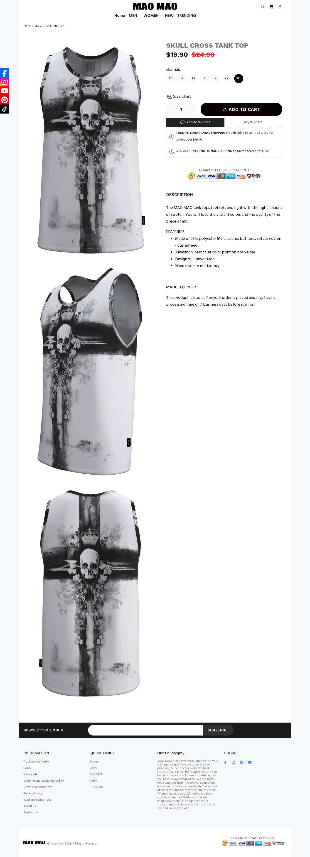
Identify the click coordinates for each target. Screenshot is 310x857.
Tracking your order (36, 761)
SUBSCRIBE (218, 730)
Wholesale (30, 774)
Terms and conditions (37, 787)
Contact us (30, 812)
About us (29, 806)
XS (170, 78)
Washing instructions (37, 800)
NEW (93, 780)
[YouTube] (4, 90)
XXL (227, 78)
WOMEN (96, 774)
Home (27, 26)
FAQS (27, 768)
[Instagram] (4, 81)
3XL (238, 78)
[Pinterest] (4, 99)
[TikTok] (4, 109)
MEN (93, 768)
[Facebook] (4, 72)
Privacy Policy (32, 793)
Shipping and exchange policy (43, 780)
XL (216, 78)
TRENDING (97, 787)
